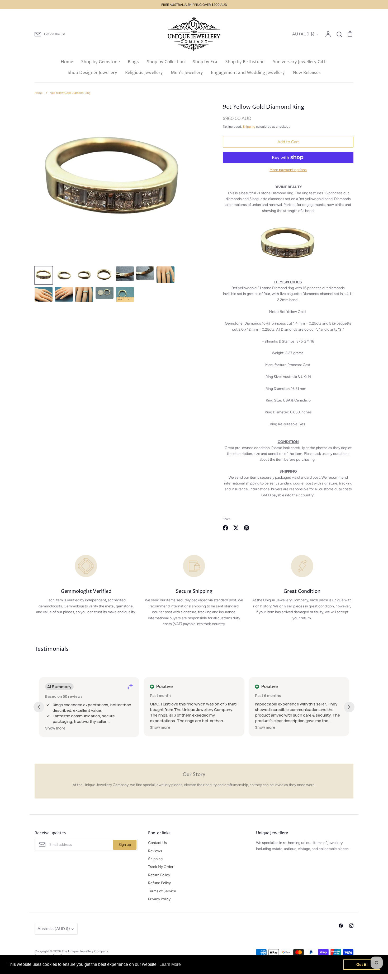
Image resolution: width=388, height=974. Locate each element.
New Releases (307, 73)
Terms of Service (162, 891)
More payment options (288, 170)
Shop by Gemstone (100, 62)
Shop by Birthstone (244, 62)
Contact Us (157, 843)
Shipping (249, 126)
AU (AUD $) (303, 33)
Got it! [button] (362, 964)
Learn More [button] (170, 964)
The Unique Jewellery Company (85, 951)
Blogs (133, 62)
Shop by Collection (166, 62)
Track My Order (160, 867)
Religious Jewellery (144, 73)
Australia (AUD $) (53, 928)
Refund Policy (159, 883)
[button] (55, 728)
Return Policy (159, 875)
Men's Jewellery (187, 73)
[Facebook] (340, 925)
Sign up (125, 844)
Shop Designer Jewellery (92, 73)
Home (67, 62)
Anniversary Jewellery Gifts (300, 62)
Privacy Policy (159, 899)
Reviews (155, 851)
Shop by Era (205, 62)
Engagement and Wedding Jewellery (248, 73)
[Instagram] (351, 925)
